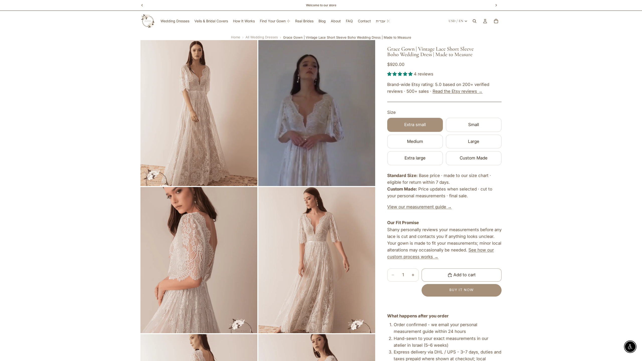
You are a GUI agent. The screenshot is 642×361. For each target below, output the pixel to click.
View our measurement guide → (419, 206)
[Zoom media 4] (316, 260)
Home (235, 37)
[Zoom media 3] (198, 260)
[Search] (474, 21)
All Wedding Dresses (262, 37)
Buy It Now (461, 290)
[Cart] (496, 21)
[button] (400, 73)
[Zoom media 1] (198, 113)
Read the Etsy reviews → (458, 91)
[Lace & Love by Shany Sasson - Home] (147, 21)
